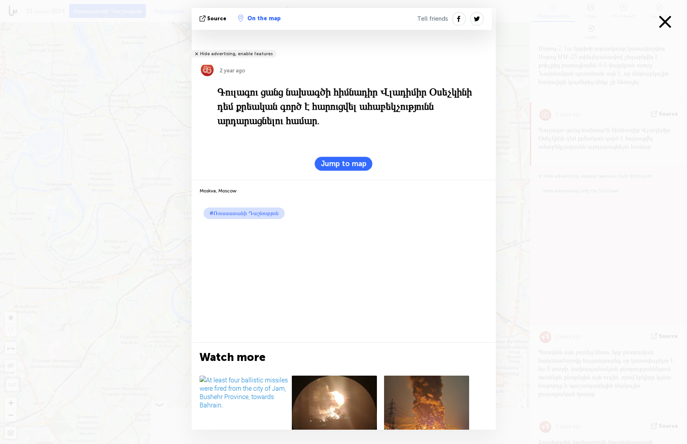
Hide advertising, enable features (236, 53)
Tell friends (432, 18)
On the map (264, 18)
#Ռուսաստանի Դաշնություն (244, 213)
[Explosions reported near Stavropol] (336, 407)
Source (216, 18)
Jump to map (344, 163)
